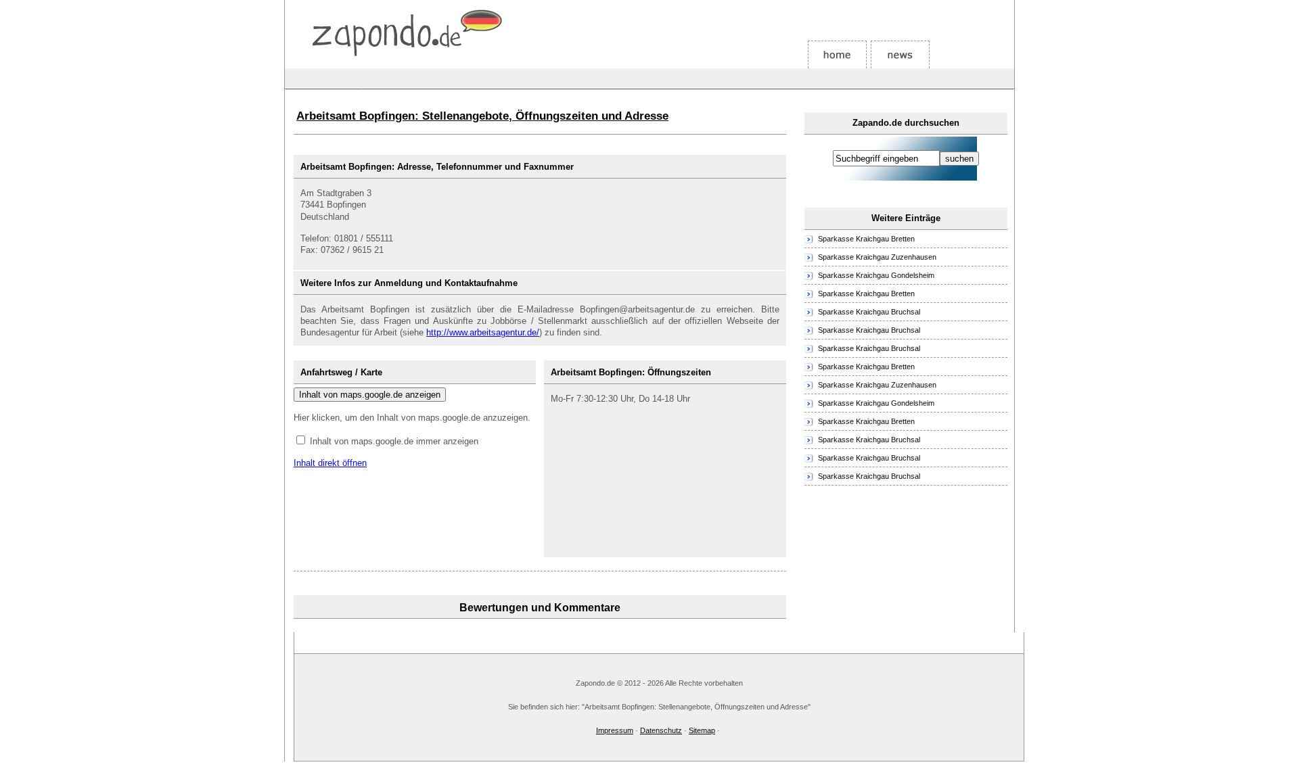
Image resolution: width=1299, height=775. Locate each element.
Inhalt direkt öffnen (330, 463)
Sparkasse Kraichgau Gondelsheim (876, 275)
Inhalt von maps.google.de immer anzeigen (394, 441)
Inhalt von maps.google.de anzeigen (369, 395)
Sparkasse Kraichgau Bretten (866, 239)
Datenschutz (661, 730)
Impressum (614, 730)
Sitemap (702, 730)
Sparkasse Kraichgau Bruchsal (869, 312)
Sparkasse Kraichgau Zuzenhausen (877, 257)
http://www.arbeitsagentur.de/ (482, 332)
